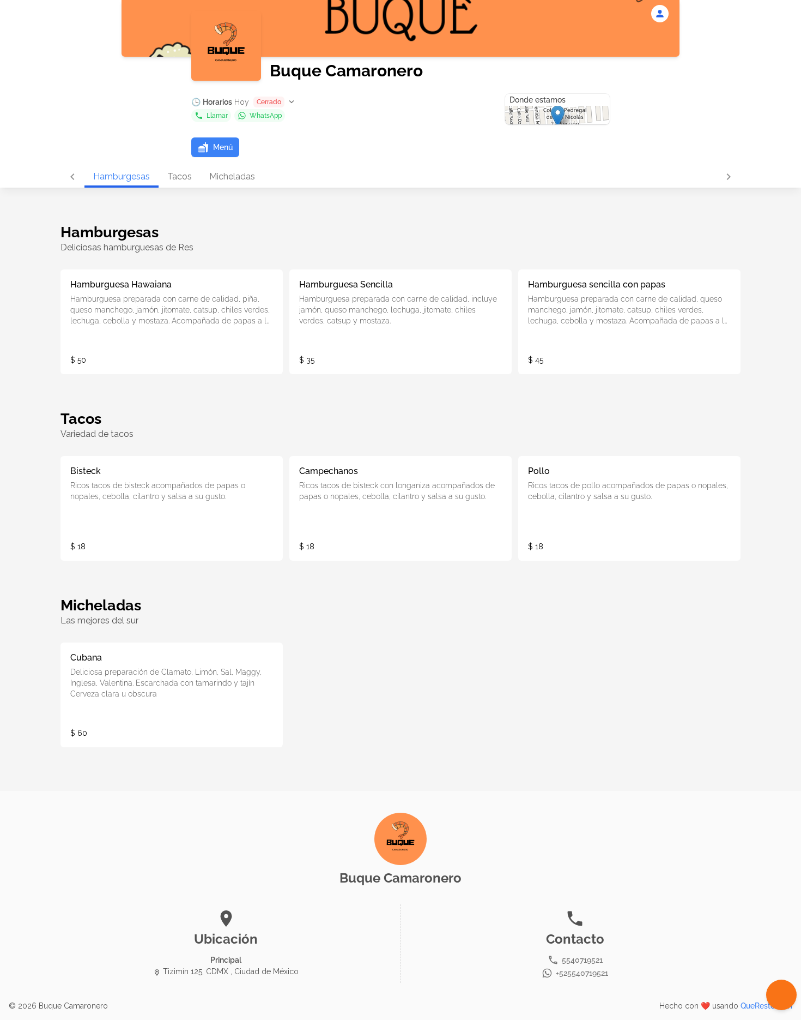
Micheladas (232, 176)
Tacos (179, 176)
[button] (243, 102)
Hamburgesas (121, 176)
